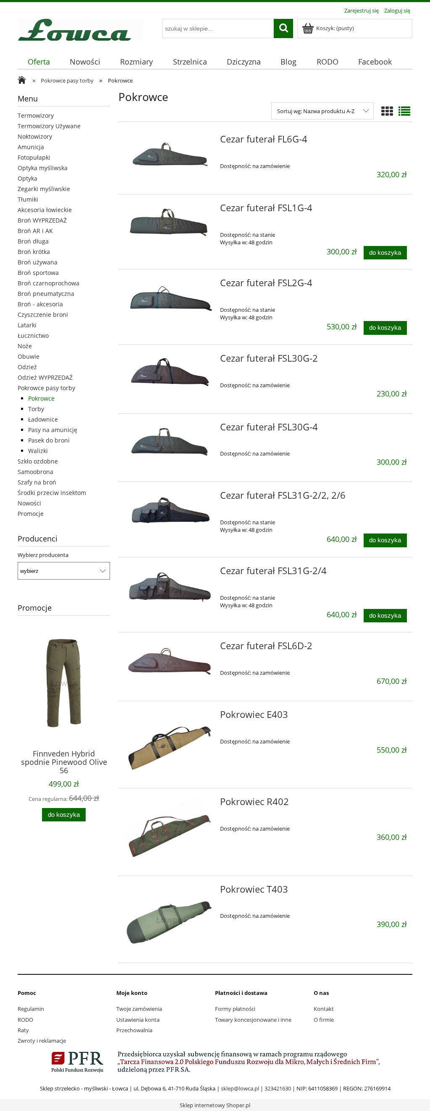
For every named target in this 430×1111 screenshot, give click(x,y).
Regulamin (31, 1009)
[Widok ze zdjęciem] (387, 111)
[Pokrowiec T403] (169, 919)
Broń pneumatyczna (46, 294)
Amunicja (31, 147)
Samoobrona (35, 472)
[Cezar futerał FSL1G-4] (169, 226)
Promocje (31, 514)
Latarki (27, 325)
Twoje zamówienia (139, 1009)
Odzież (27, 367)
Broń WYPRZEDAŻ (42, 220)
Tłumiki (28, 199)
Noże (25, 346)
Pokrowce (41, 398)
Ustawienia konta (138, 1019)
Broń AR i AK (35, 231)
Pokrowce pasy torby (46, 388)
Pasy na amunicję (52, 430)
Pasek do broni (49, 440)
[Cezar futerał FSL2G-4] (169, 301)
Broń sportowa (38, 273)
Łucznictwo (33, 335)
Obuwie (28, 356)
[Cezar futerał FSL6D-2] (169, 664)
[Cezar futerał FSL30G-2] (169, 377)
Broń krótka (34, 252)
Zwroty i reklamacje (42, 1040)
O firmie (324, 1019)
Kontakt (324, 1009)
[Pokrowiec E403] (169, 744)
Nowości (29, 503)
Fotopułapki (34, 157)
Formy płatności (235, 1009)
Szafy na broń (37, 482)
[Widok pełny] (404, 111)
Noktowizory (35, 136)
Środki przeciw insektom (52, 493)
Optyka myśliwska (43, 168)
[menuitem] (39, 61)
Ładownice (43, 419)
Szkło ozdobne (38, 461)
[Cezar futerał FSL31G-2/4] (169, 589)
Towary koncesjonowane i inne (253, 1019)
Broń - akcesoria (40, 304)
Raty (23, 1030)
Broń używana (38, 262)
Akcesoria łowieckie (45, 210)
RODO (25, 1019)
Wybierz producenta (43, 555)
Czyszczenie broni (43, 315)
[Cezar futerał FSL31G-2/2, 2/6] (169, 514)
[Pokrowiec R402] (169, 831)
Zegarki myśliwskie (44, 189)
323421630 (278, 1088)
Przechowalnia (134, 1030)
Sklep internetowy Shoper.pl (215, 1105)
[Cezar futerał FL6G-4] (169, 158)
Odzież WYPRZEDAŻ (45, 377)
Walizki (38, 451)
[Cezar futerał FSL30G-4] (169, 446)
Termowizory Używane (49, 126)
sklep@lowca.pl (240, 1088)
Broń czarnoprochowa (48, 283)
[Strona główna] (81, 28)
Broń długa (33, 241)
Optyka (27, 178)
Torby (36, 409)
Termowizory (36, 115)
